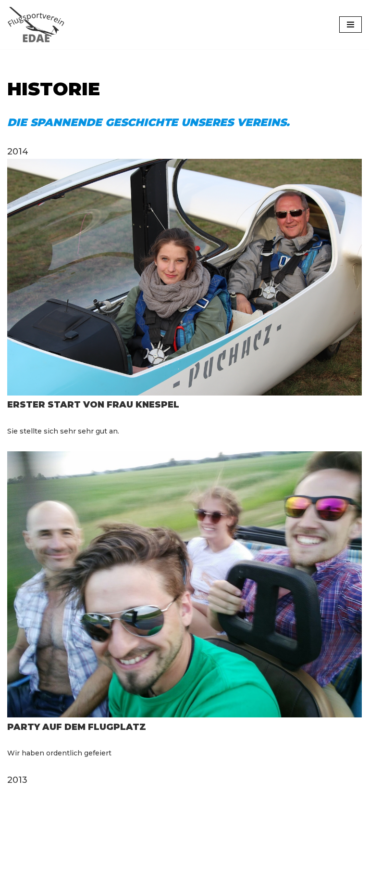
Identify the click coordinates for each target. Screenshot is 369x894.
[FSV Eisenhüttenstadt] (36, 24)
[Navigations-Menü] (350, 24)
